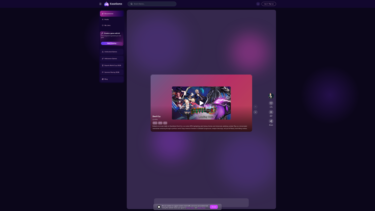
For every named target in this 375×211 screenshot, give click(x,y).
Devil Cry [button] (156, 116)
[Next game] (255, 112)
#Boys (155, 123)
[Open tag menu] (100, 3)
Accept (214, 207)
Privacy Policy (190, 208)
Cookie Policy (201, 208)
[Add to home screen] (258, 4)
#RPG (160, 123)
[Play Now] (201, 103)
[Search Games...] (132, 4)
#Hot (165, 123)
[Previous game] (255, 107)
